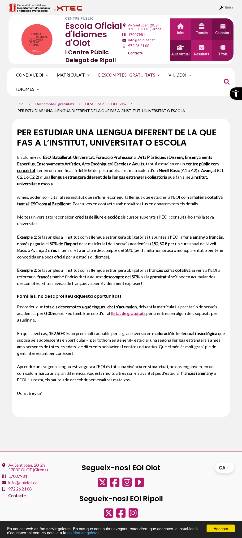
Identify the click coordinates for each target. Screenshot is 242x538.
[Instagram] (127, 484)
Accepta (221, 528)
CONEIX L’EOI (29, 74)
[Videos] (139, 484)
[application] (45, 75)
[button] (236, 93)
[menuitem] (29, 7)
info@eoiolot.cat (141, 40)
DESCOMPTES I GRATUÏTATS (126, 74)
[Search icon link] (227, 82)
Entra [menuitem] (229, 7)
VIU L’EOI (177, 74)
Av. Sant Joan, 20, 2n (145, 27)
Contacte (135, 53)
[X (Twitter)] (103, 484)
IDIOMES (25, 89)
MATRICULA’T (71, 74)
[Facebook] (115, 484)
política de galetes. (84, 532)
